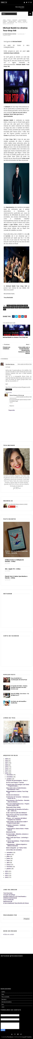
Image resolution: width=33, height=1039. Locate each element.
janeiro (9, 868)
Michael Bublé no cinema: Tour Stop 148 (15, 337)
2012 (6, 877)
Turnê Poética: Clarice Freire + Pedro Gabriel (17, 829)
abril (8, 862)
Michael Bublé (12, 21)
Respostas (9, 392)
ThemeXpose (10, 1037)
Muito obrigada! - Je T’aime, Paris (16, 848)
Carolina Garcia (10, 364)
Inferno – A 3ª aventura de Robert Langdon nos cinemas (16, 818)
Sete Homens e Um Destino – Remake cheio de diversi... (17, 801)
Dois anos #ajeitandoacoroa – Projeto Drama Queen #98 (17, 804)
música (19, 21)
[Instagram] (30, 2)
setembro (10, 852)
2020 (6, 765)
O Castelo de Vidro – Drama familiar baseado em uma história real (19, 687)
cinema (9, 20)
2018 (6, 769)
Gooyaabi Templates (26, 1037)
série (3, 1007)
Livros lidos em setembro (14, 850)
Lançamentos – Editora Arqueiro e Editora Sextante (16, 845)
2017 (6, 771)
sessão (24, 21)
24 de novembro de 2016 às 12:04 (23, 397)
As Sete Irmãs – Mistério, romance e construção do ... (17, 834)
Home (4, 20)
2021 (6, 763)
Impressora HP (7, 901)
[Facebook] (17, 1034)
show (4, 22)
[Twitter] (26, 2)
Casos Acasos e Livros (16, 395)
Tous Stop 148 (10, 22)
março (9, 864)
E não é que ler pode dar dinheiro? (16, 812)
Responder (8, 389)
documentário (22, 20)
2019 (6, 767)
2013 (6, 875)
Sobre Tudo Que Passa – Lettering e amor (17, 838)
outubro (9, 779)
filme (3, 994)
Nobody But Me (11, 832)
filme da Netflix (5, 997)
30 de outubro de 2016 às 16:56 (24, 364)
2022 (6, 761)
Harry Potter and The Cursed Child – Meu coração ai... (17, 815)
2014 (6, 873)
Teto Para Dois (7, 893)
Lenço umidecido (8, 899)
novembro (10, 777)
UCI (16, 22)
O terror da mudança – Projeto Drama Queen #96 (17, 841)
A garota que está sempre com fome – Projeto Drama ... (17, 785)
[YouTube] (24, 2)
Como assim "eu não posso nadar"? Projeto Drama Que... (17, 822)
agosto (9, 854)
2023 (6, 759)
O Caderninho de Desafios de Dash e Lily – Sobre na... (17, 810)
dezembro (10, 774)
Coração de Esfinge (9, 895)
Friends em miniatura (12, 795)
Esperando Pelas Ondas (13, 807)
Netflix (3, 992)
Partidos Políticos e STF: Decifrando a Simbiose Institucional (14, 897)
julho (8, 856)
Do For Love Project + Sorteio (15, 782)
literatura (4, 999)
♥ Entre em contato (8, 934)
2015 (6, 871)
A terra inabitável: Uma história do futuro (16, 903)
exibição (5, 21)
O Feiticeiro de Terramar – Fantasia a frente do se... (17, 797)
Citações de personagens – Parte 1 (17, 780)
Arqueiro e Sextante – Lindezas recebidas (15, 825)
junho (8, 858)
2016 (6, 773)
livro (3, 1004)
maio (8, 860)
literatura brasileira (7, 1002)
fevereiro (10, 866)
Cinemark (14, 20)
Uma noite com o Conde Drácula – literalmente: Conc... (16, 788)
